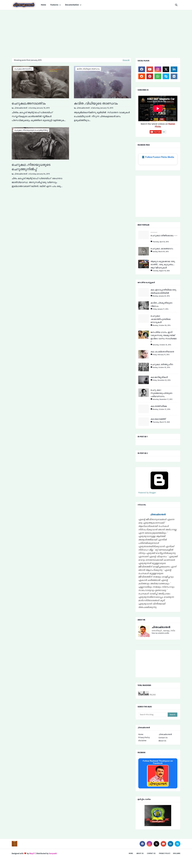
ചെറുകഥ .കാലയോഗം (162, 248)
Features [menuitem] (54, 5)
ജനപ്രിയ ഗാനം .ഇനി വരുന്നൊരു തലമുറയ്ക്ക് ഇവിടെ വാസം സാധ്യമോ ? (164, 337)
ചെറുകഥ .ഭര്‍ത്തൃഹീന (162, 364)
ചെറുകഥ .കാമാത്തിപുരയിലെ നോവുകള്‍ (160, 319)
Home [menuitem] (43, 5)
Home (140, 734)
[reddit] (141, 76)
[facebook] (141, 69)
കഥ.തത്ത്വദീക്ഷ (159, 406)
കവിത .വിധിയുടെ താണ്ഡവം (88, 69)
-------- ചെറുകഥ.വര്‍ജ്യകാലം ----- (164, 235)
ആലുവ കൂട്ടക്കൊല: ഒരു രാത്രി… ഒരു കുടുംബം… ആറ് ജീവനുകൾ (163, 264)
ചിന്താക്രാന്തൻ (20, 108)
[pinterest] (149, 76)
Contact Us (163, 738)
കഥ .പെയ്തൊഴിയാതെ (162, 351)
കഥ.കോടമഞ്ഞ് (158, 419)
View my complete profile (160, 633)
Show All (126, 60)
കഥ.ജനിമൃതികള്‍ (159, 377)
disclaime (142, 740)
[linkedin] (174, 69)
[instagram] (157, 69)
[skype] (166, 76)
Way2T (32, 853)
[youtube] (149, 69)
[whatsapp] (157, 76)
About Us (162, 741)
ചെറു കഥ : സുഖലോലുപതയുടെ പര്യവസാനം (161, 393)
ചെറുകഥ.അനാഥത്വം (23, 69)
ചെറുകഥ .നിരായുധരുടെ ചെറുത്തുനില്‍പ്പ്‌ (31, 130)
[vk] (174, 76)
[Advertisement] (96, 31)
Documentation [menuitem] (72, 5)
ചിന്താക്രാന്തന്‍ (165, 734)
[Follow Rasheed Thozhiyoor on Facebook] (157, 786)
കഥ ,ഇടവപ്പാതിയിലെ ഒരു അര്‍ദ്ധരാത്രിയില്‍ (163, 291)
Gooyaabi (53, 853)
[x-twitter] (166, 69)
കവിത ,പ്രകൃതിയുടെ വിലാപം (161, 304)
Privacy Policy (144, 737)
